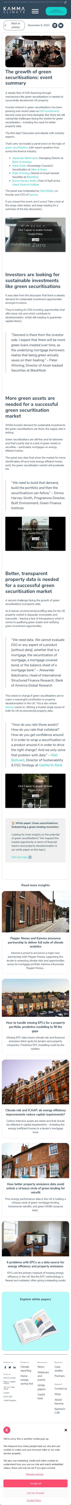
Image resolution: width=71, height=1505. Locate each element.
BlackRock (33, 177)
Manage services (35, 1474)
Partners (60, 1376)
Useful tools (41, 1396)
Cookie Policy (34, 1500)
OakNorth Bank (50, 765)
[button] (66, 1430)
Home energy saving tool (27, 1379)
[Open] (35, 11)
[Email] (60, 25)
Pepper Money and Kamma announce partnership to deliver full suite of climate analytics (35, 942)
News (41, 1367)
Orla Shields (47, 191)
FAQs (58, 1394)
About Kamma (59, 1401)
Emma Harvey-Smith (24, 181)
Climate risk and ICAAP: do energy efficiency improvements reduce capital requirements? (35, 1112)
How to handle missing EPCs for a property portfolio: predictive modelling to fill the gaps (35, 1027)
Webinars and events (43, 1376)
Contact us (61, 1388)
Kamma (33, 194)
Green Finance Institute (25, 184)
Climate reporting (26, 1368)
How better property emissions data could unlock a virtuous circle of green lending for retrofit (35, 1188)
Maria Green (19, 165)
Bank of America (21, 162)
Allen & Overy (39, 169)
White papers (41, 1387)
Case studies (59, 1368)
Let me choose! (35, 1493)
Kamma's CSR (60, 1411)
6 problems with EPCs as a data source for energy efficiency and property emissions (35, 1264)
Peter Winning (20, 173)
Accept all (35, 1483)
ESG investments (49, 111)
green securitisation (16, 147)
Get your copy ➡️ (22, 857)
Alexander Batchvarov (25, 158)
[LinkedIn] (54, 25)
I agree (35, 239)
